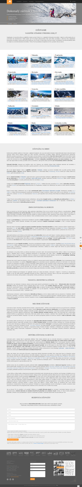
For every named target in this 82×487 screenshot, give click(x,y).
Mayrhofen (60, 356)
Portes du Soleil (23, 83)
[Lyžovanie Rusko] (41, 127)
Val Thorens (23, 82)
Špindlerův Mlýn (58, 99)
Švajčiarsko (59, 55)
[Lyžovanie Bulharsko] (17, 110)
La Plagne (15, 81)
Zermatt (64, 64)
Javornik (33, 83)
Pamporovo (21, 116)
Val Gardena (47, 64)
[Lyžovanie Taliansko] (41, 60)
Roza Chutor (43, 132)
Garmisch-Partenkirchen (38, 98)
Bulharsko (11, 106)
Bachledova (72, 82)
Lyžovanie (15, 23)
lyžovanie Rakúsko (65, 366)
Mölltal (10, 67)
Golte (46, 83)
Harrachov (64, 99)
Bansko (24, 115)
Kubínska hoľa (68, 83)
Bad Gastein (10, 245)
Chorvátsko (53, 368)
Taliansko (35, 55)
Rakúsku (40, 170)
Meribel (14, 82)
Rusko (34, 123)
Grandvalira (19, 98)
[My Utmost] (57, 485)
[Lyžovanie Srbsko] (64, 110)
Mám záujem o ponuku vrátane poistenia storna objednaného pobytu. (26, 435)
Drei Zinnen (64, 228)
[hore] (78, 486)
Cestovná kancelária (15, 476)
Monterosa (60, 178)
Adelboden (72, 64)
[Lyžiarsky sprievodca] (81, 243)
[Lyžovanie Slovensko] (64, 77)
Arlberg (21, 64)
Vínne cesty (73, 455)
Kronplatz (41, 65)
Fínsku (72, 199)
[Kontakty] (81, 249)
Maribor (45, 81)
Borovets (16, 116)
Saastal (56, 64)
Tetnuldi (41, 116)
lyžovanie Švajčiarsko (18, 368)
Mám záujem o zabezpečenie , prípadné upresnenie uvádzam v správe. (24, 434)
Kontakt (74, 1)
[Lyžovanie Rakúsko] (17, 60)
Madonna (48, 65)
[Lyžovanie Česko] (64, 94)
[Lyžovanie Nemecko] (41, 94)
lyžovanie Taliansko (55, 366)
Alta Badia (33, 65)
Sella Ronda (36, 67)
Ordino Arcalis (18, 100)
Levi (19, 132)
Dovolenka (9, 455)
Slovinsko (35, 72)
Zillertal (12, 65)
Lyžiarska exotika (61, 123)
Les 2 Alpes (24, 81)
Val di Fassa (42, 64)
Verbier (59, 65)
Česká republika (60, 89)
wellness (52, 245)
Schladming (10, 64)
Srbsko (57, 106)
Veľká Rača (57, 83)
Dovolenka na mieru (33, 485)
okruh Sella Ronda (36, 178)
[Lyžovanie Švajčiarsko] (64, 60)
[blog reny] (13, 479)
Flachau (58, 171)
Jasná (67, 81)
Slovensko (58, 72)
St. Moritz (60, 64)
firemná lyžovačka (54, 166)
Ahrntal (20, 231)
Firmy (61, 455)
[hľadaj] (71, 1)
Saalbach (17, 64)
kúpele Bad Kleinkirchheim (68, 243)
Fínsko (10, 123)
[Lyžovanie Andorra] (17, 94)
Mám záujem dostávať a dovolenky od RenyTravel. (26, 437)
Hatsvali (37, 116)
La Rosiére (18, 82)
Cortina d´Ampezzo (12, 358)
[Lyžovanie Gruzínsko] (41, 110)
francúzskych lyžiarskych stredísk (51, 190)
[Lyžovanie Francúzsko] (17, 77)
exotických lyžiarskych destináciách (46, 200)
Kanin (43, 83)
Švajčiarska (27, 183)
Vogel (39, 82)
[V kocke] (81, 238)
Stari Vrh (37, 83)
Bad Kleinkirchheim (45, 236)
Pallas (17, 134)
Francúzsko (12, 72)
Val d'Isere (10, 81)
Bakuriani (44, 115)
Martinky (67, 82)
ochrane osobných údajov (38, 443)
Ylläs (14, 134)
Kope (48, 83)
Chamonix (18, 83)
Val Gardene (22, 178)
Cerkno (42, 82)
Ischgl (9, 65)
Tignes (10, 82)
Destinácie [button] (19, 1)
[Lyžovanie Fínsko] (17, 127)
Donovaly (63, 82)
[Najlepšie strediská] (81, 240)
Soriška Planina (47, 82)
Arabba (37, 65)
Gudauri (47, 115)
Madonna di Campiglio (34, 358)
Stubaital (14, 67)
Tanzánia (44, 455)
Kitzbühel (25, 64)
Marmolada (45, 67)
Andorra (11, 89)
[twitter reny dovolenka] (10, 479)
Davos (56, 65)
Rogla (40, 83)
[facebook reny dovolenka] (7, 479)
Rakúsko (11, 55)
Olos (19, 134)
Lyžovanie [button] (25, 1)
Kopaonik (57, 116)
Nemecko (35, 89)
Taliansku (23, 176)
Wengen (67, 64)
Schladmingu (34, 236)
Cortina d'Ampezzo (36, 64)
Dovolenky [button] (31, 1)
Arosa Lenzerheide (69, 67)
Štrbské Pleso (62, 83)
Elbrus (39, 133)
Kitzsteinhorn (19, 67)
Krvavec (35, 82)
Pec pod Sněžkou (69, 98)
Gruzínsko (35, 106)
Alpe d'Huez (19, 81)
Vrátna (59, 82)
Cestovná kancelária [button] (39, 1)
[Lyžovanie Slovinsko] (41, 77)
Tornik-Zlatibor (69, 117)
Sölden (14, 64)
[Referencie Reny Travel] (64, 468)
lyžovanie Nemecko (30, 368)
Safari (67, 455)
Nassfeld (24, 67)
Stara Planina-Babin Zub (61, 117)
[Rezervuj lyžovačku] (81, 246)
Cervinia (49, 67)
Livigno (44, 65)
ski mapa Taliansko (35, 325)
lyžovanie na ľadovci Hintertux (21, 65)
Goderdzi (33, 116)
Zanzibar (50, 455)
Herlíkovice (68, 99)
